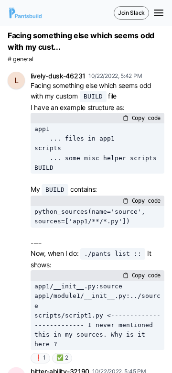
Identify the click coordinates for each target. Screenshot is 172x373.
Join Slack (131, 12)
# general (20, 59)
